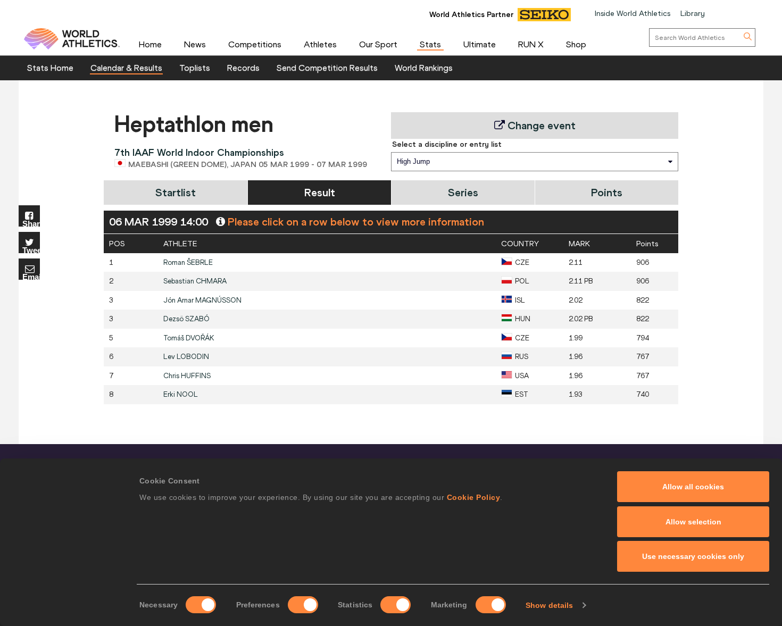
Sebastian (195, 281)
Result (319, 192)
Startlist (175, 192)
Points (606, 192)
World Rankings (424, 67)
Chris (187, 375)
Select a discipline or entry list (447, 144)
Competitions (254, 44)
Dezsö (186, 318)
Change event (540, 125)
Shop (576, 44)
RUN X (531, 44)
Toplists (194, 67)
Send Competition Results (327, 67)
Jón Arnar (202, 300)
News (195, 44)
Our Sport (378, 44)
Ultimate (479, 44)
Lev (186, 356)
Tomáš (188, 338)
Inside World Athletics (632, 13)
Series (463, 192)
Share (31, 223)
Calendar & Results (126, 67)
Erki (180, 394)
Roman (188, 262)
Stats (430, 44)
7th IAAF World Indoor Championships (199, 152)
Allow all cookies (693, 486)
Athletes (320, 44)
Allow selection (693, 522)
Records (243, 67)
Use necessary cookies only (693, 556)
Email (31, 276)
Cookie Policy (474, 497)
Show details (549, 605)
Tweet (31, 249)
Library (692, 13)
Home (150, 44)
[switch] (303, 604)
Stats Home (50, 67)
